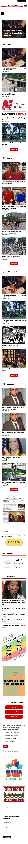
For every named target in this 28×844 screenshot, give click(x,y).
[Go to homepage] (12, 6)
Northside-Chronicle (7, 808)
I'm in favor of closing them (12, 732)
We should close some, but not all (14, 738)
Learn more (15, 841)
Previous (3, 29)
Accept (23, 841)
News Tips (14, 716)
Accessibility (22, 1)
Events (14, 707)
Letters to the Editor (14, 712)
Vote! (5, 746)
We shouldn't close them (11, 735)
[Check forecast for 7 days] (7, 564)
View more (14, 149)
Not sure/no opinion (10, 741)
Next (25, 29)
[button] (25, 553)
